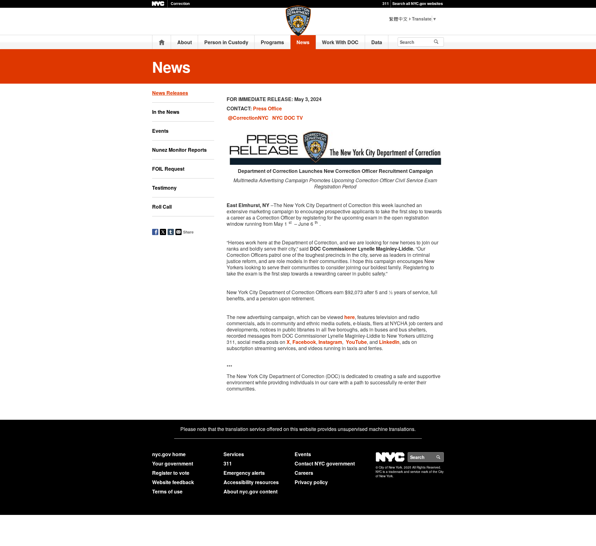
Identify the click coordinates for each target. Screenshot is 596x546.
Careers (304, 472)
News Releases (170, 92)
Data (376, 42)
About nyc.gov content (251, 491)
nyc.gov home (169, 454)
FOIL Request (168, 168)
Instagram (330, 341)
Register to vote (170, 472)
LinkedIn (389, 341)
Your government (172, 463)
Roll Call (162, 206)
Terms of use (167, 491)
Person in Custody (226, 42)
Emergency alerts (244, 472)
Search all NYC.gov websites (417, 3)
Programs (272, 42)
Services (234, 454)
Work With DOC (340, 42)
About (184, 42)
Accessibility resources (251, 482)
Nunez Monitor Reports (179, 149)
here (349, 317)
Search (443, 457)
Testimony (164, 187)
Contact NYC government (325, 463)
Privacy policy (311, 482)
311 (385, 3)
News (302, 42)
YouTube (356, 341)
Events (160, 130)
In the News (165, 111)
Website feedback (173, 482)
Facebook (304, 341)
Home (162, 42)
